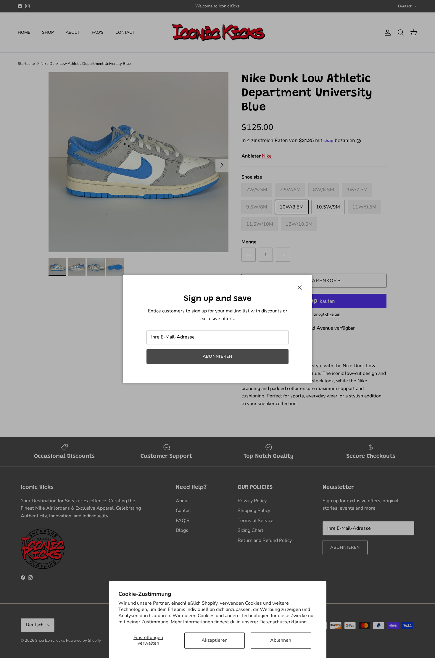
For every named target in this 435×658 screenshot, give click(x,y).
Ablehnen (280, 640)
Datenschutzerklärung (283, 622)
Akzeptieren (215, 640)
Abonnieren (217, 356)
